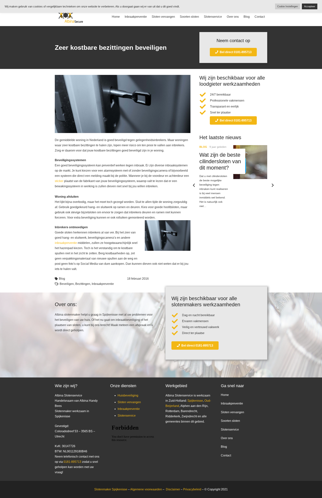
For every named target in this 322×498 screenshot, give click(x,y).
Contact (226, 455)
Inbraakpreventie (103, 283)
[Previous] (194, 185)
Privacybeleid (192, 489)
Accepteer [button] (309, 6)
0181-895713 (72, 461)
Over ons (227, 438)
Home (225, 394)
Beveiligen (67, 283)
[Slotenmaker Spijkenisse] (69, 17)
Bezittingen (82, 283)
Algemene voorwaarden (146, 489)
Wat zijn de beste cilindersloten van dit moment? (220, 161)
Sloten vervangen (129, 402)
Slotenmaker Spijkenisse (110, 489)
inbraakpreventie (66, 242)
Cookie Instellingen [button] (287, 6)
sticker (59, 181)
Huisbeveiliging (128, 395)
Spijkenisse (195, 400)
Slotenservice (127, 415)
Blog (62, 278)
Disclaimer (173, 489)
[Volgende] (272, 185)
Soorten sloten (230, 420)
